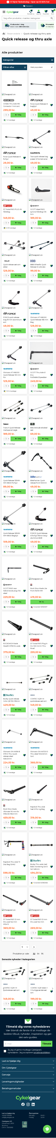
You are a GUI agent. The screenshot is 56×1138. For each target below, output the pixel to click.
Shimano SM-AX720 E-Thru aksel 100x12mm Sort (39, 754)
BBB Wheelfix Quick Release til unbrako (38, 266)
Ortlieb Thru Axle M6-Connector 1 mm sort (11, 105)
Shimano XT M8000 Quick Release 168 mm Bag (39, 319)
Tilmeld (46, 1044)
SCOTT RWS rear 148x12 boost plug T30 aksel (12, 590)
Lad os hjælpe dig (11, 1061)
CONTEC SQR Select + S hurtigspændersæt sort (39, 990)
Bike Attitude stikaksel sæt (38, 429)
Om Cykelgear (9, 1068)
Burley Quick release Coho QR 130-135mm (11, 700)
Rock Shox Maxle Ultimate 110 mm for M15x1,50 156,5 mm (11, 811)
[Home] (4, 34)
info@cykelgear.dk (8, 1117)
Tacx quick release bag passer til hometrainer (39, 158)
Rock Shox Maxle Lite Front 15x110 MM (38, 589)
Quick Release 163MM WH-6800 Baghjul (11, 534)
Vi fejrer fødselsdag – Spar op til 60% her (29, 2)
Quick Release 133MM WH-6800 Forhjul (11, 482)
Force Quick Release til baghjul (39, 105)
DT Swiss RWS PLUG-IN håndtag (12, 210)
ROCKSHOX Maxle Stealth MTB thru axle (11, 645)
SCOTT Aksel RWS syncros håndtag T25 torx (38, 211)
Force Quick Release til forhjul (12, 158)
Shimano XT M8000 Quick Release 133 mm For (12, 374)
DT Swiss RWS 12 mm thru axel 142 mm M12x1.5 (11, 921)
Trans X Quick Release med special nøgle (11, 429)
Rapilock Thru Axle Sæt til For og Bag (37, 808)
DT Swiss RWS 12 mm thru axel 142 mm (38, 920)
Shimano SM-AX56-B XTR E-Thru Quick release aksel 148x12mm (11, 755)
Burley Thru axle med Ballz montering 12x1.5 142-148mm (39, 866)
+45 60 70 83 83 (7, 1115)
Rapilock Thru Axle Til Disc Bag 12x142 (11, 863)
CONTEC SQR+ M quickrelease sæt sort (38, 700)
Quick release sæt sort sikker (11, 266)
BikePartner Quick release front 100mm (38, 482)
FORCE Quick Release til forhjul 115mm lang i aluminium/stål (39, 535)
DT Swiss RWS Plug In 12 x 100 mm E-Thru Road (38, 646)
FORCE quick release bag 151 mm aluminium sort (12, 319)
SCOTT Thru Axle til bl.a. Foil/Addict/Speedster (38, 374)
